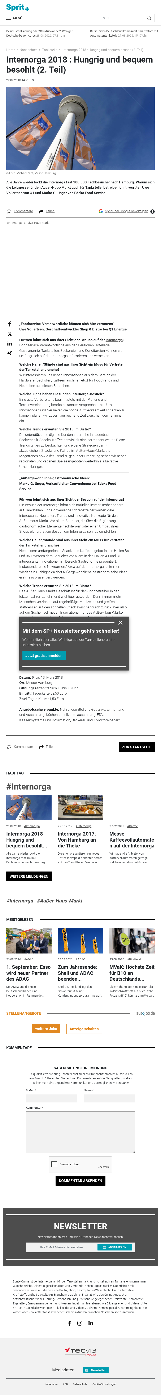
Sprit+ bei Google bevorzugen (126, 211)
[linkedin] (90, 1323)
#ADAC (29, 959)
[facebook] (69, 1323)
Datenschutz (80, 1384)
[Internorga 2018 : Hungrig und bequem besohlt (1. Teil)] (29, 807)
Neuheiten (27, 386)
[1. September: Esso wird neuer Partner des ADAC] (29, 941)
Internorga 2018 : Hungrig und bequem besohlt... (26, 840)
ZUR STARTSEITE (136, 747)
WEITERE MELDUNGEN (29, 876)
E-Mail (30, 1090)
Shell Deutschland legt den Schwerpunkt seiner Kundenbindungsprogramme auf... (80, 991)
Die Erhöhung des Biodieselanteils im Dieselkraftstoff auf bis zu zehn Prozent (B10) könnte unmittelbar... (132, 991)
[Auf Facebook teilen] (9, 323)
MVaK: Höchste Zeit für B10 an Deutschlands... (132, 973)
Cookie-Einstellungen (104, 1384)
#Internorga (28, 787)
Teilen (50, 211)
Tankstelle (49, 50)
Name (88, 1090)
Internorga (114, 340)
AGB (65, 1384)
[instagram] (79, 1323)
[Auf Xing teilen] (9, 352)
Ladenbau (101, 435)
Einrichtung (115, 709)
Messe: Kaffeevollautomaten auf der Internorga (132, 840)
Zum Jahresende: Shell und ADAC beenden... (77, 973)
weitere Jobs (46, 1028)
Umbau (104, 526)
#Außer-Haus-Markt (59, 901)
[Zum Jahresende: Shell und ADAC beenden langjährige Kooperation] (80, 941)
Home (10, 50)
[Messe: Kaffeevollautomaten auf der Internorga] (132, 807)
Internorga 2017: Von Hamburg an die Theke (77, 840)
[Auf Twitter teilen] (10, 333)
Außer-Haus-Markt (90, 450)
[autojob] (145, 1013)
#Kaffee (132, 826)
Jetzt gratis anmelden (43, 655)
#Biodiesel (134, 959)
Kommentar (34, 1107)
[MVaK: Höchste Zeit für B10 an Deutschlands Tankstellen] (132, 941)
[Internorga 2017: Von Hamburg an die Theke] (80, 807)
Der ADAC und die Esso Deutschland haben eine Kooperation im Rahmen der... (25, 991)
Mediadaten (63, 1369)
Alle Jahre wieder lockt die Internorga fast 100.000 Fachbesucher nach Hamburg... (26, 858)
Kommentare (23, 211)
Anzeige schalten (84, 1029)
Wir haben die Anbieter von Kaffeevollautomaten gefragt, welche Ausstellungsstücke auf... (130, 858)
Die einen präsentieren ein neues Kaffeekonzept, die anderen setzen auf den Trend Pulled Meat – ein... (80, 858)
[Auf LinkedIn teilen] (9, 343)
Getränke (98, 709)
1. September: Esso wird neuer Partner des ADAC (28, 973)
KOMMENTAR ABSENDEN (80, 1181)
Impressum (51, 1384)
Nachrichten (29, 50)
